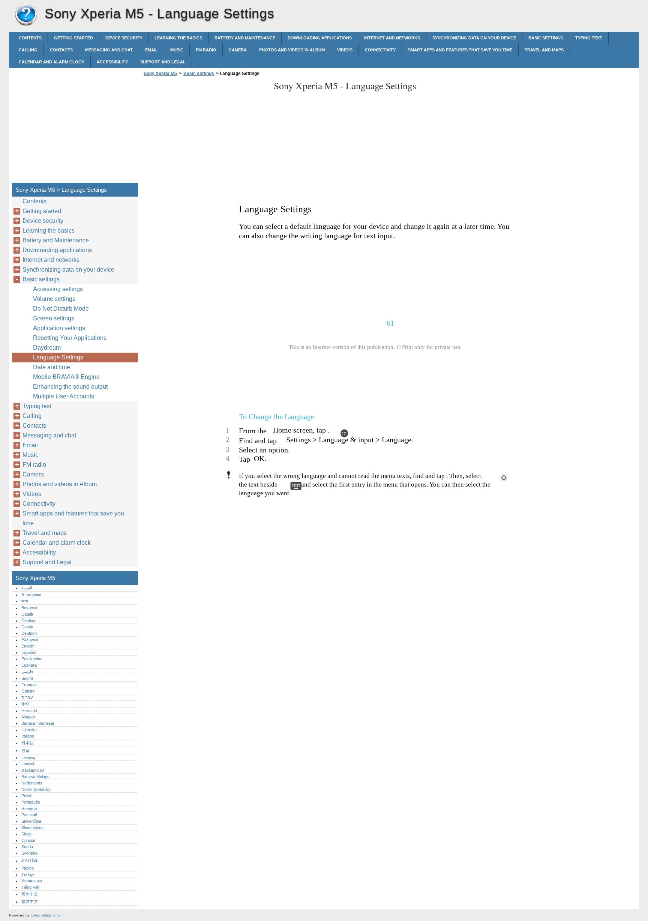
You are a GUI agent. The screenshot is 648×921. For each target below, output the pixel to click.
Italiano (27, 736)
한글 (25, 750)
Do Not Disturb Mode (61, 308)
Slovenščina (32, 827)
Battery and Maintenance (244, 38)
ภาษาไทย (30, 860)
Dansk (27, 627)
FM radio (206, 50)
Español (28, 652)
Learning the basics (178, 38)
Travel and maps (544, 50)
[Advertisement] (205, 131)
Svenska (29, 853)
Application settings (59, 328)
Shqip (26, 834)
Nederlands (31, 783)
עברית (27, 697)
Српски (28, 840)
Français (29, 684)
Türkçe (27, 874)
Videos (344, 50)
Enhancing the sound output (70, 386)
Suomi (27, 678)
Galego (27, 691)
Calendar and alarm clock (51, 62)
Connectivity (380, 50)
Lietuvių (28, 757)
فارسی (27, 671)
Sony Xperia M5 (26, 15)
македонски (32, 770)
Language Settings (58, 357)
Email (151, 50)
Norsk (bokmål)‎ (35, 789)
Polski (26, 795)
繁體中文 (29, 901)
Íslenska (29, 729)
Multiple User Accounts (63, 396)
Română (29, 808)
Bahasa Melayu (35, 776)
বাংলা (24, 601)
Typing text (588, 38)
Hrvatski (29, 710)
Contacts (61, 50)
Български (31, 594)
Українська (31, 881)
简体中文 (29, 894)
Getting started (73, 38)
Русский (29, 815)
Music (176, 50)
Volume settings (54, 299)
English (27, 646)
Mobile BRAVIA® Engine (66, 377)
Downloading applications (320, 38)
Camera (238, 50)
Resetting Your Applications (69, 338)
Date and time (51, 367)
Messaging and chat (109, 50)
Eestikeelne (31, 659)
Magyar (28, 717)
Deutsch (29, 633)
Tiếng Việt (30, 887)
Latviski (28, 764)
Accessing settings (58, 289)
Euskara (29, 665)
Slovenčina (31, 821)
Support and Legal (163, 62)
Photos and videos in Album (292, 50)
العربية (26, 588)
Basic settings (545, 38)
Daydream (47, 347)
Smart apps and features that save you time (460, 50)
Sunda (27, 846)
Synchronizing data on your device (474, 38)
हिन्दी (24, 704)
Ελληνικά (29, 639)
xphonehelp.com (45, 915)
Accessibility (112, 62)
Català (27, 614)
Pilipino (27, 868)
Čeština (28, 620)
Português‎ (30, 802)
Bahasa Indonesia (37, 723)
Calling (28, 50)
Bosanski (29, 607)
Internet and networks (392, 38)
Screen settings (53, 318)
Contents (30, 38)
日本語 (27, 743)
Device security (123, 38)
